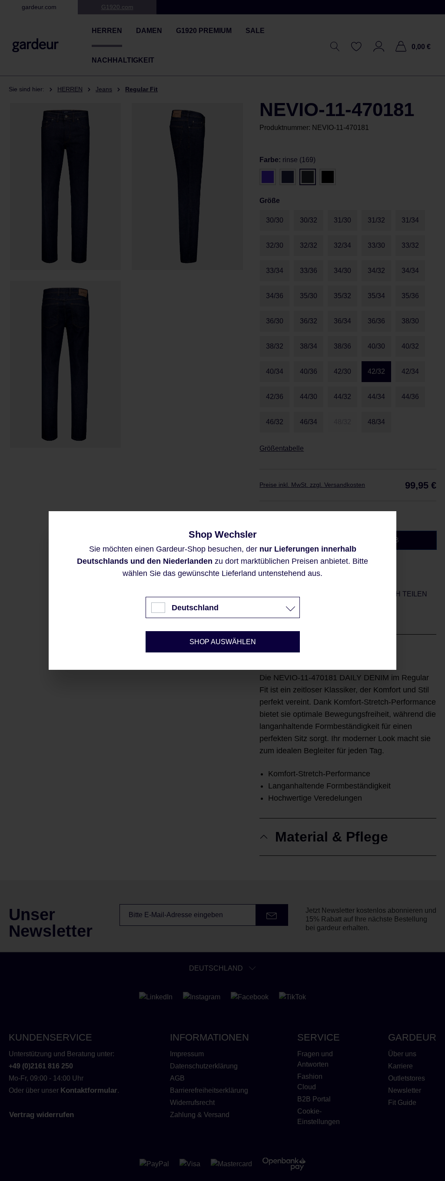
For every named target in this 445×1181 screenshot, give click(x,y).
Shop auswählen (222, 641)
